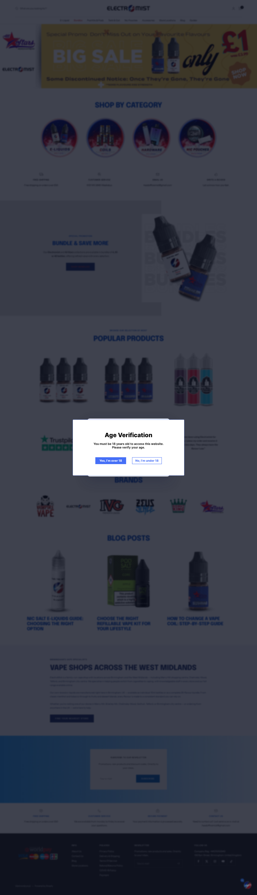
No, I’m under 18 (147, 460)
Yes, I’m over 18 (110, 460)
